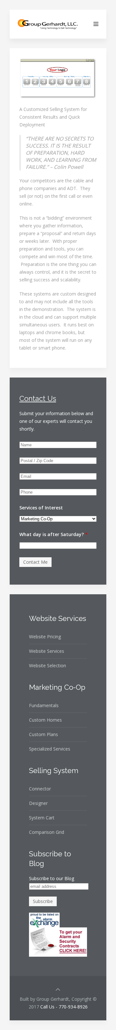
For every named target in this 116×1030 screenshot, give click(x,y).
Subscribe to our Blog (51, 878)
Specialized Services (49, 749)
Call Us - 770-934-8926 (64, 1007)
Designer (38, 803)
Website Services (46, 651)
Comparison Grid (46, 832)
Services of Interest (41, 508)
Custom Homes (45, 720)
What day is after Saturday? (53, 534)
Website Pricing (45, 636)
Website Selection (47, 665)
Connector (40, 789)
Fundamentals (44, 705)
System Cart (41, 818)
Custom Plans (43, 734)
